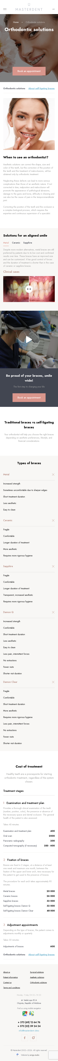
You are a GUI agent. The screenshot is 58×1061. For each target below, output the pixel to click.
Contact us (7, 982)
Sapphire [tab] (27, 242)
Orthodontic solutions (14, 88)
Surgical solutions (37, 972)
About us (6, 972)
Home (16, 22)
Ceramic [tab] (16, 242)
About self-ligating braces (41, 88)
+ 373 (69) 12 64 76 (29, 1022)
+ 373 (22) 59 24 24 (29, 1026)
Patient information (10, 977)
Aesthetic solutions (37, 977)
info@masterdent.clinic (29, 1030)
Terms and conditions (11, 987)
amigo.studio (34, 1055)
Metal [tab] (6, 242)
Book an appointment (29, 71)
